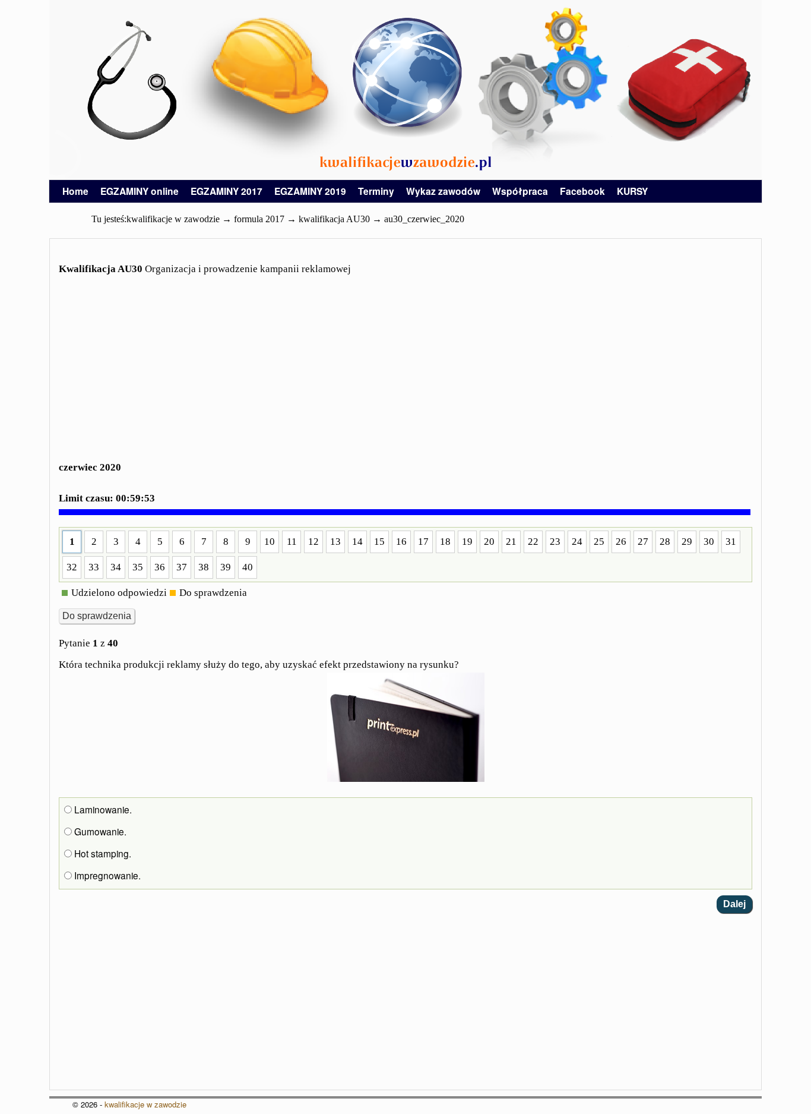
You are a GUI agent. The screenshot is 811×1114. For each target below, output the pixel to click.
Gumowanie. (99, 831)
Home (75, 191)
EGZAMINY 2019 (310, 191)
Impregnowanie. (106, 875)
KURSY (632, 191)
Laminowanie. (102, 809)
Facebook (582, 191)
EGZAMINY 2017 (226, 191)
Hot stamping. (101, 853)
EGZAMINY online (139, 191)
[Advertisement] (405, 375)
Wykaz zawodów (443, 191)
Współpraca (520, 191)
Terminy (376, 191)
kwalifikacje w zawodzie (145, 1104)
